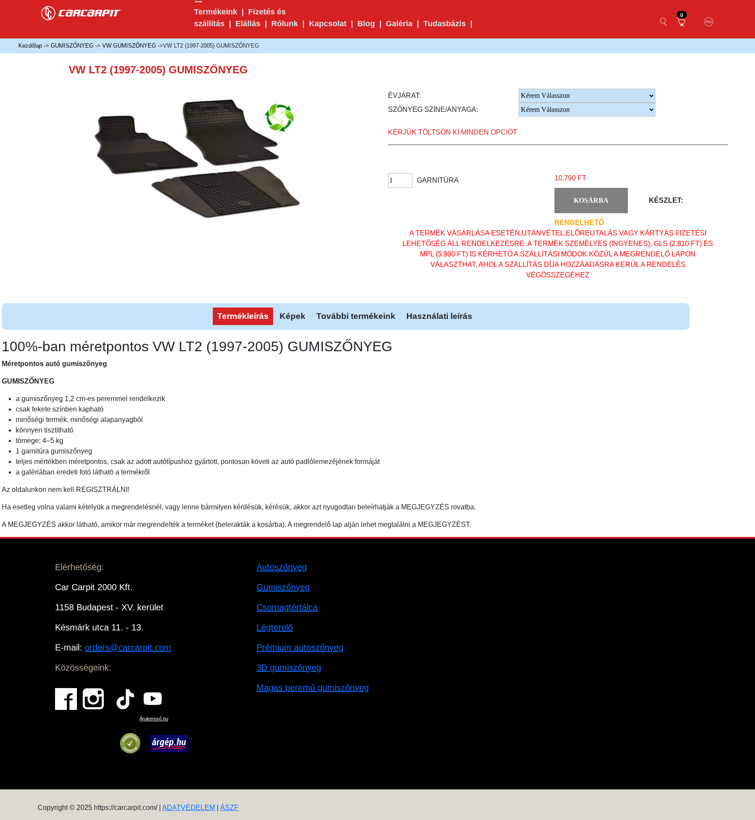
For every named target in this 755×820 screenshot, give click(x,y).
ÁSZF (229, 807)
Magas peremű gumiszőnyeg (312, 687)
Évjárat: (404, 95)
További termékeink (355, 316)
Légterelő (274, 627)
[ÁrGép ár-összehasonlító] (169, 743)
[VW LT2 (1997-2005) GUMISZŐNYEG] (209, 165)
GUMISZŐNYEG (72, 45)
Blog (366, 23)
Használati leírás (439, 316)
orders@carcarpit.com (128, 647)
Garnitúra (438, 180)
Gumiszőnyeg (283, 587)
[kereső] (663, 22)
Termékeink (215, 11)
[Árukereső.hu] (130, 743)
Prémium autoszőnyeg (299, 647)
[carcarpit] (81, 12)
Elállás (248, 23)
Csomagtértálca (287, 607)
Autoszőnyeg (281, 567)
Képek (292, 316)
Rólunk (284, 23)
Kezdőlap (30, 45)
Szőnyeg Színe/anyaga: (433, 109)
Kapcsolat (327, 23)
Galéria (399, 23)
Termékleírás (243, 316)
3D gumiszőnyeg (288, 667)
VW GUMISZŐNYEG (129, 45)
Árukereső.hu (153, 718)
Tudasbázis (444, 23)
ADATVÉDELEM (188, 807)
